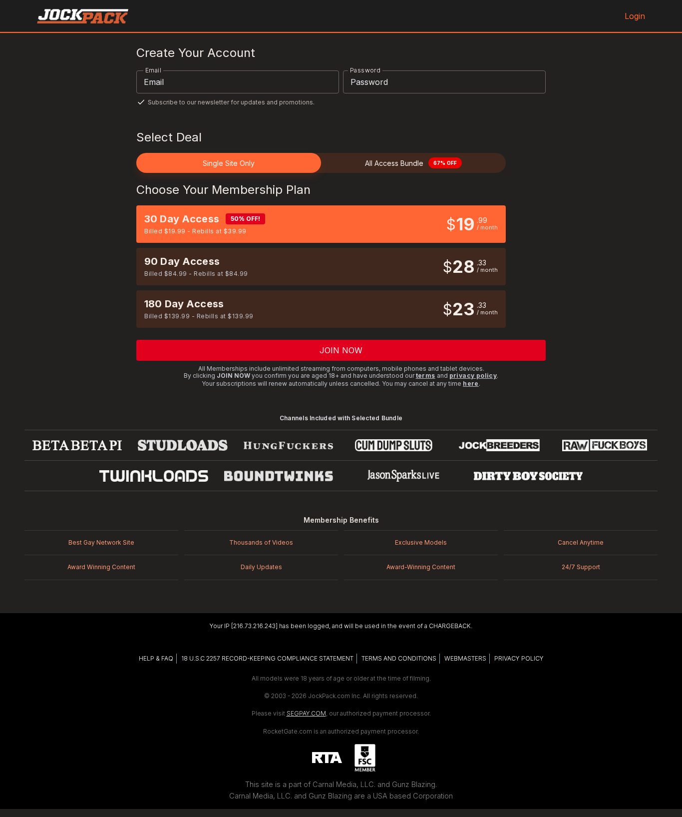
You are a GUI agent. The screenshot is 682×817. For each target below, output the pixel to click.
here (471, 383)
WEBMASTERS (465, 658)
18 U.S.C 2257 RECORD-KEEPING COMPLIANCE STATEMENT (267, 658)
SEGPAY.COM (306, 713)
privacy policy (473, 375)
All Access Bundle (411, 163)
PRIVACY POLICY (519, 658)
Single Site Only (229, 163)
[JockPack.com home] (82, 16)
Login (635, 16)
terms (425, 375)
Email (153, 70)
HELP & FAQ (156, 658)
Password (365, 70)
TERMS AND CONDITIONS (398, 658)
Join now (341, 350)
